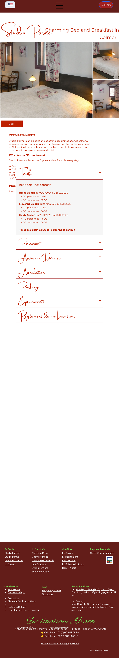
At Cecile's (10, 549)
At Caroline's (38, 549)
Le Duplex (67, 553)
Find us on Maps (16, 592)
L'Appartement (70, 556)
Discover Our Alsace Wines (22, 601)
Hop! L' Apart (69, 567)
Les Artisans (68, 560)
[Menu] (59, 5)
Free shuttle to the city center (23, 609)
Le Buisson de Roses (73, 564)
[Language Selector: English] (10, 4)
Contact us (13, 598)
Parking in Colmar (17, 607)
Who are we (14, 589)
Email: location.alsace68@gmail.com (60, 643)
